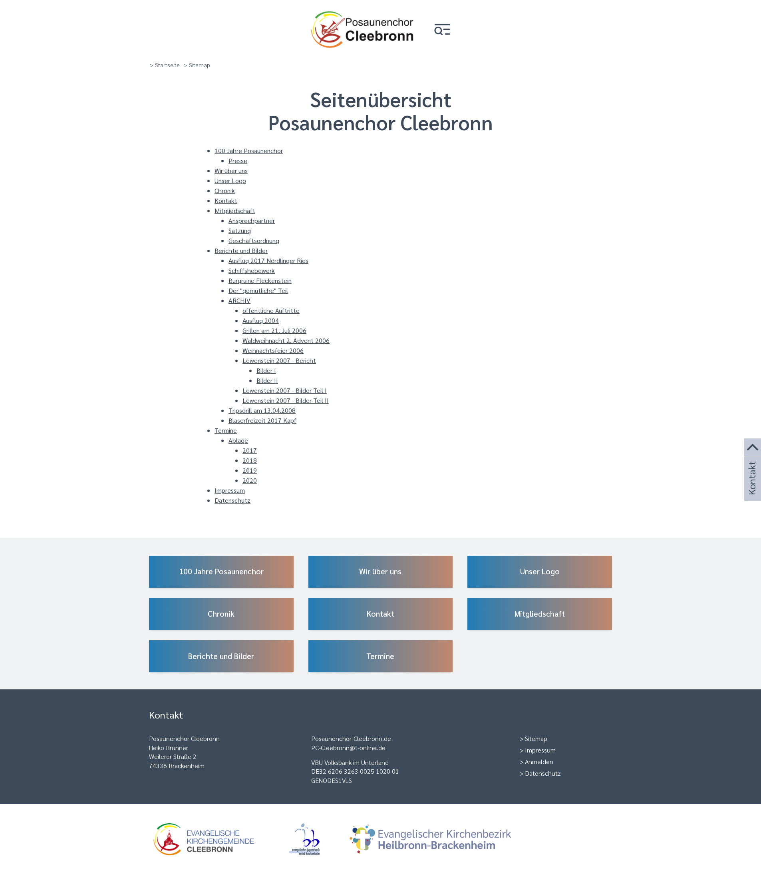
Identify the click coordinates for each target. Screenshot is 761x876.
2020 (249, 480)
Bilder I (266, 370)
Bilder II (267, 380)
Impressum (230, 490)
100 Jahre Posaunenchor (249, 150)
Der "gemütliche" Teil (258, 290)
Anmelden (539, 761)
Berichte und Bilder (241, 250)
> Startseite (165, 64)
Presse (237, 160)
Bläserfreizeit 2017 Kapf (262, 420)
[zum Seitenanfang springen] (752, 447)
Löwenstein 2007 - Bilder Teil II (285, 400)
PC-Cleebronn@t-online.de (348, 747)
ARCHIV (239, 300)
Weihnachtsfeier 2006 (273, 350)
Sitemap (536, 738)
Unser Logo (230, 180)
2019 (249, 470)
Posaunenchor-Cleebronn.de (351, 738)
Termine (226, 430)
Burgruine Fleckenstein (260, 280)
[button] (442, 30)
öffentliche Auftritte (271, 310)
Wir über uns (231, 170)
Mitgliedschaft (235, 210)
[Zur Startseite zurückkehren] (362, 10)
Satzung (239, 230)
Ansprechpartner (251, 220)
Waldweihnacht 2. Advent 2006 (286, 340)
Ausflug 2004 (260, 320)
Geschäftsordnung (253, 240)
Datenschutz (232, 500)
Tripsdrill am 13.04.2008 (262, 410)
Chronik (225, 190)
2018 (249, 460)
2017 (249, 450)
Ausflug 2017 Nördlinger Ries (268, 260)
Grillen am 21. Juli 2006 (274, 330)
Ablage (238, 440)
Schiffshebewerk (251, 270)
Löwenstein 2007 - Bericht (279, 360)
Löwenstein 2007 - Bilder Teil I (284, 390)
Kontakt (226, 200)
